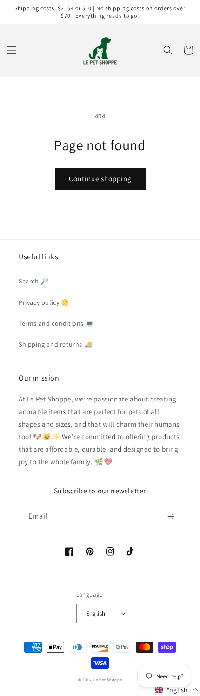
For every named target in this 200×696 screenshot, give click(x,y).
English (96, 613)
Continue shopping (100, 178)
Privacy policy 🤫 (44, 302)
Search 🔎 (34, 281)
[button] (11, 50)
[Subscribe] (170, 516)
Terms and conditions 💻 (56, 323)
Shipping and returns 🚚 (55, 344)
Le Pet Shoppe (107, 679)
